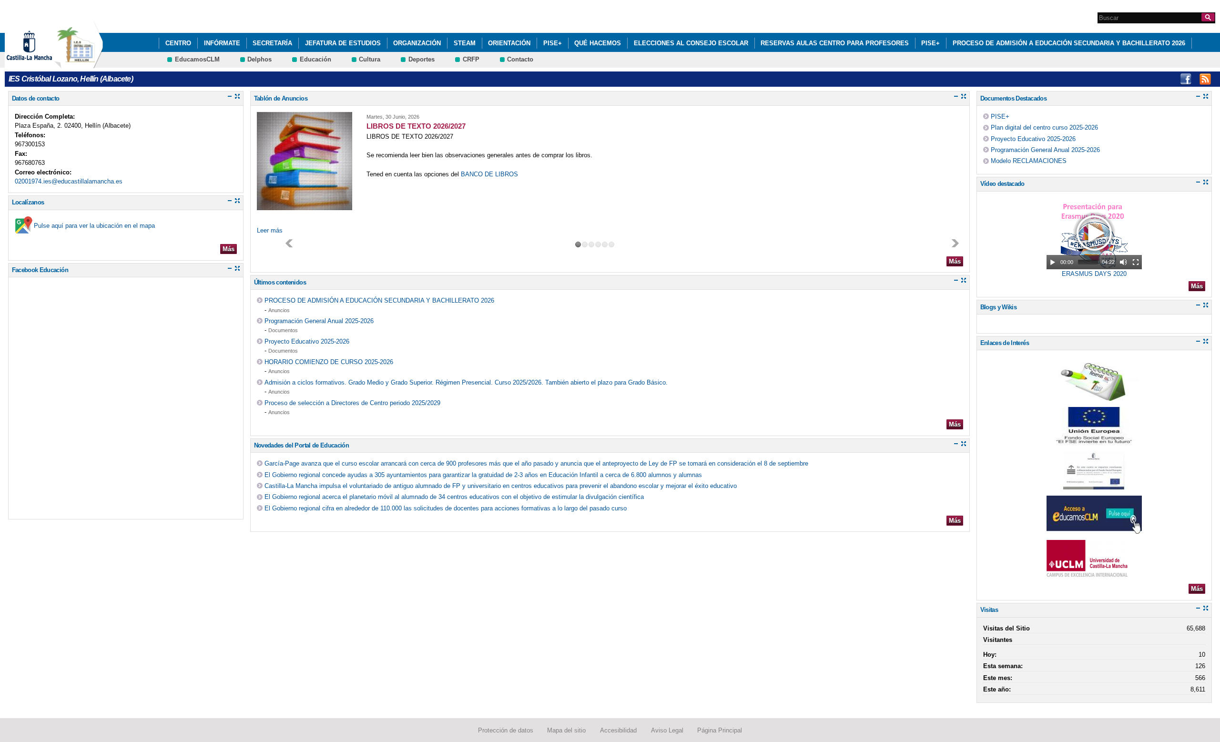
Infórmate (222, 43)
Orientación (509, 43)
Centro (178, 43)
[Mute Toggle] (1123, 262)
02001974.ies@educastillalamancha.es (68, 181)
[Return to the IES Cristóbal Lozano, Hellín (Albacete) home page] (78, 63)
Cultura (369, 59)
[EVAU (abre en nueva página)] (1094, 573)
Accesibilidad (618, 730)
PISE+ (552, 43)
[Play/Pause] (1053, 262)
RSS (1205, 79)
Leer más (270, 230)
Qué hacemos (597, 43)
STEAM (465, 43)
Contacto (520, 59)
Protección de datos (505, 730)
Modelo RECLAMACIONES (1029, 160)
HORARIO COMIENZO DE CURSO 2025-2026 (328, 362)
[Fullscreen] (1135, 262)
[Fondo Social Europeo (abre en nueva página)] (1094, 440)
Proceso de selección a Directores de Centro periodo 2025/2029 (352, 403)
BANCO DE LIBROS (489, 174)
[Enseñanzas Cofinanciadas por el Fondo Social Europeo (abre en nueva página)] (1094, 484)
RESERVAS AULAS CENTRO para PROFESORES (835, 43)
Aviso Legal (667, 730)
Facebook (1185, 79)
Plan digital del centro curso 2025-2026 (1044, 127)
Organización (417, 43)
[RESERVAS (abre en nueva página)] (1094, 396)
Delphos (259, 59)
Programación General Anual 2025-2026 (319, 321)
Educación (315, 59)
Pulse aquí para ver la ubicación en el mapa (94, 225)
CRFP (471, 59)
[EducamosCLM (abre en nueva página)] (1094, 529)
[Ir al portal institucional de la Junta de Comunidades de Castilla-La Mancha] (41, 63)
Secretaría (272, 43)
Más (228, 249)
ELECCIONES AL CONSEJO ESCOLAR (691, 43)
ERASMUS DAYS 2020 (1094, 273)
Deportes (421, 59)
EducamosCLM (197, 59)
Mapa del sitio (566, 730)
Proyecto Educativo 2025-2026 (306, 341)
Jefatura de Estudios (343, 43)
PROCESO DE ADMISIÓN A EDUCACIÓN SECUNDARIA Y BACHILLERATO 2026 (1069, 43)
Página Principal (719, 730)
